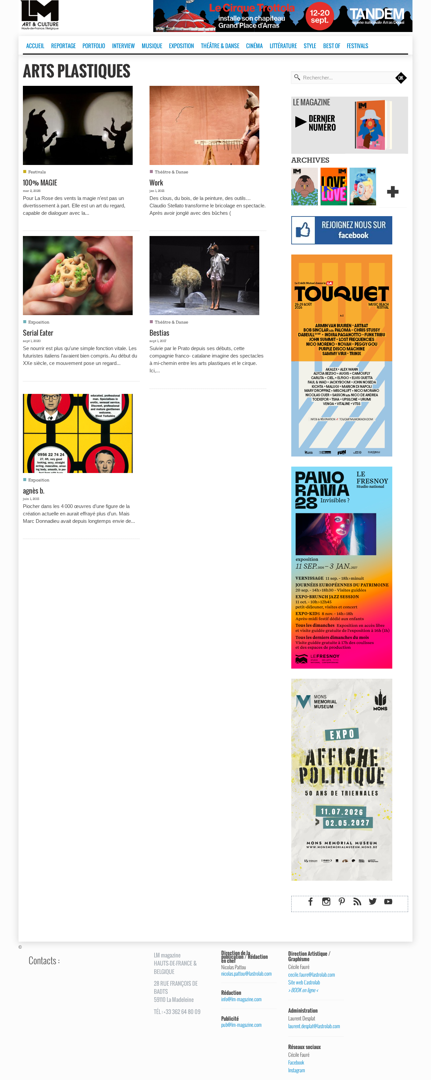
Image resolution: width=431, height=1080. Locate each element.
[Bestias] (204, 274)
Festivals (37, 172)
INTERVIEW (123, 46)
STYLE (310, 46)
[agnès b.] (78, 432)
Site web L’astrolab (304, 982)
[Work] (204, 124)
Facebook (296, 1062)
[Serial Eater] (78, 274)
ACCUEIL (35, 46)
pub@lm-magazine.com (241, 1024)
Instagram (296, 1070)
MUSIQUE (152, 46)
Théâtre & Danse (171, 172)
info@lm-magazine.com (241, 999)
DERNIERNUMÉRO (322, 122)
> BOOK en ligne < (303, 990)
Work (156, 182)
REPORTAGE (63, 46)
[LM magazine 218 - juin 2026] (304, 185)
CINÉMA (254, 46)
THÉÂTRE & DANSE (220, 46)
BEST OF (331, 46)
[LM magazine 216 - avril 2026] (363, 185)
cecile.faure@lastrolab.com (311, 974)
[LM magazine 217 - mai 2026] (334, 185)
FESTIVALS (357, 46)
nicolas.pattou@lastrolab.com (246, 973)
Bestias (159, 333)
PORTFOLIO (93, 46)
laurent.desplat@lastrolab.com (313, 1026)
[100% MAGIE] (78, 124)
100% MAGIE (40, 182)
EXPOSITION (181, 46)
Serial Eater (38, 333)
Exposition (38, 322)
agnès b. (33, 490)
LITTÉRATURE (283, 46)
